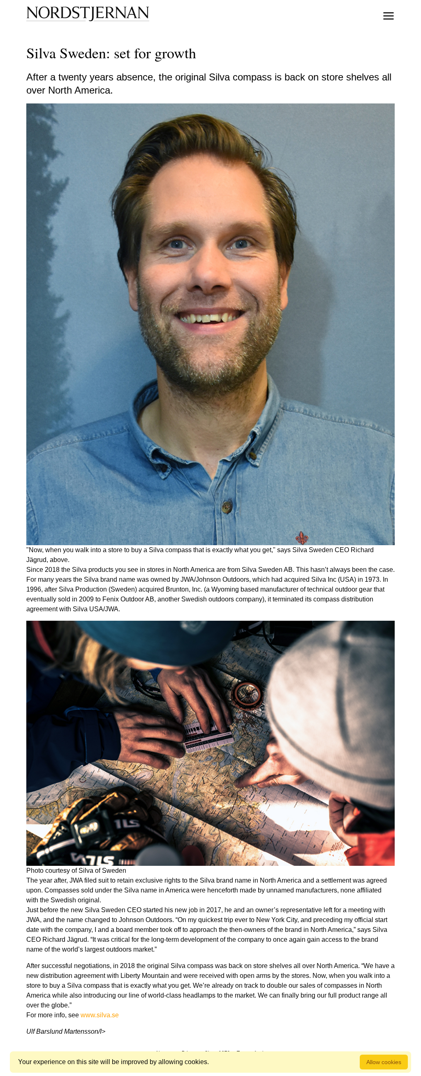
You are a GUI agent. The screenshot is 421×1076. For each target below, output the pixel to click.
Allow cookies (383, 1062)
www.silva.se (100, 1015)
